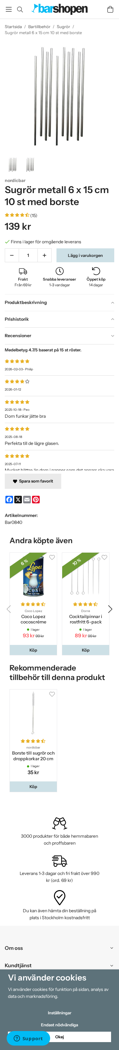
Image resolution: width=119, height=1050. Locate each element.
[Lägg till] (44, 255)
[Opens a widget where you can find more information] (28, 1039)
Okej (59, 1036)
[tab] (59, 302)
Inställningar (59, 1012)
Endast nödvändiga (59, 1024)
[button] (33, 650)
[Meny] (8, 9)
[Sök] (19, 9)
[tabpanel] (59, 407)
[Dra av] (12, 255)
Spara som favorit (35, 480)
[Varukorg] (110, 9)
